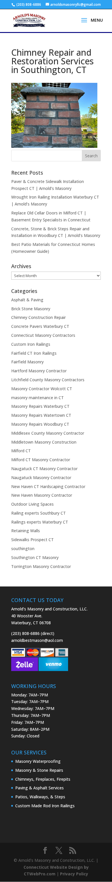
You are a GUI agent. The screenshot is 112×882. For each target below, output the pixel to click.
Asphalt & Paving (27, 299)
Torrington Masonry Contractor (41, 566)
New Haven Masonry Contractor (41, 495)
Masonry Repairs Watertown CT (41, 415)
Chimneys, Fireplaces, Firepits (42, 779)
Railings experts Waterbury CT (39, 522)
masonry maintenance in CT (37, 397)
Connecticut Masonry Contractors (43, 335)
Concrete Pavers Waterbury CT (40, 326)
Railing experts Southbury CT (38, 513)
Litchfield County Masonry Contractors (47, 379)
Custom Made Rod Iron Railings (45, 805)
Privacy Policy (74, 874)
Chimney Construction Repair (38, 317)
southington (22, 548)
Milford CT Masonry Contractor (40, 459)
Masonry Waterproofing (38, 761)
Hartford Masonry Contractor (39, 370)
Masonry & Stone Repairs (39, 770)
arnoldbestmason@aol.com (37, 640)
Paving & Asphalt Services (39, 788)
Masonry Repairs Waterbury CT (40, 406)
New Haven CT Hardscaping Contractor (48, 486)
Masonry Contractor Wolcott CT (41, 388)
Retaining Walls (25, 530)
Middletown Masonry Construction (43, 442)
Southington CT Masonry (35, 557)
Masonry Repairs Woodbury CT (40, 424)
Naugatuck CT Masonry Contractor (44, 468)
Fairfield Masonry (27, 362)
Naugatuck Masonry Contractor (41, 477)
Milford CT (21, 450)
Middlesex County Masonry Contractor (47, 433)
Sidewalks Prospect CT (32, 539)
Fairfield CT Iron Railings (34, 353)
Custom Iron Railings (30, 344)
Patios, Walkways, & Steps (40, 796)
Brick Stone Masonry (30, 308)
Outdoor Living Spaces (32, 504)
